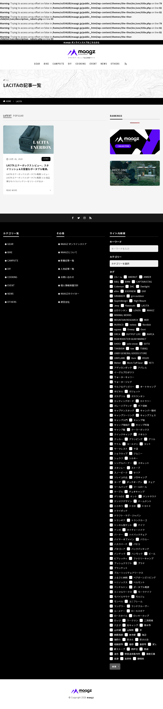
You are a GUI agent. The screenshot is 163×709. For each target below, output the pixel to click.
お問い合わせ (67, 277)
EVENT (93, 64)
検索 (114, 666)
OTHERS (115, 64)
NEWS (104, 64)
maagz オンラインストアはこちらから (81, 42)
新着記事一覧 (67, 260)
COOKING (80, 64)
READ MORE (11, 190)
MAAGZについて (69, 252)
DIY (70, 64)
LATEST (7, 116)
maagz (90, 697)
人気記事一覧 (67, 268)
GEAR (37, 64)
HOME (8, 101)
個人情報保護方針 (69, 285)
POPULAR (18, 116)
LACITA (19, 101)
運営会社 (65, 301)
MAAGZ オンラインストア (74, 244)
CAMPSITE (58, 64)
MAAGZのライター (70, 293)
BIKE (46, 64)
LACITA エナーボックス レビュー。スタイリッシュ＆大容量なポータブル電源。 (27, 167)
